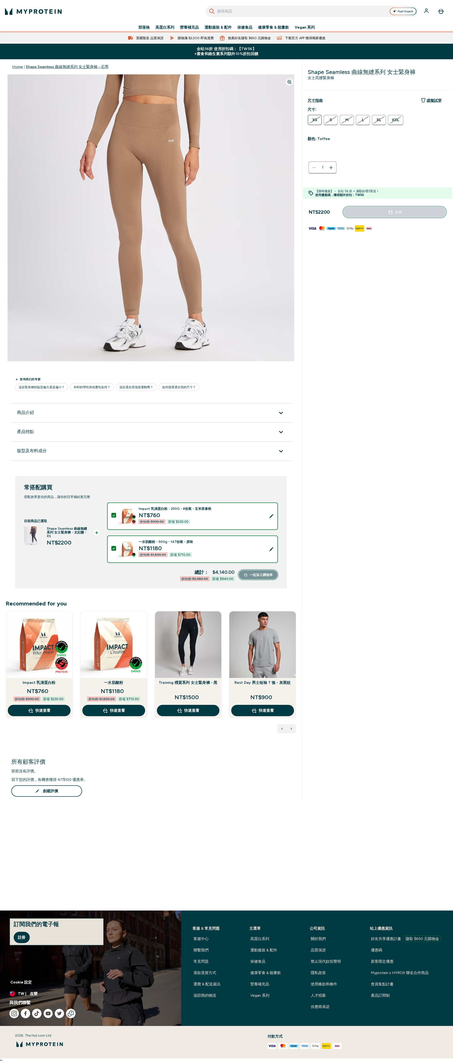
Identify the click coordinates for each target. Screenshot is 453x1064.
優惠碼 (376, 950)
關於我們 (318, 939)
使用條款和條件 (324, 984)
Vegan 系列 (305, 27)
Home (17, 67)
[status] (322, 167)
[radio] (315, 120)
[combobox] (312, 11)
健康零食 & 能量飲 (273, 27)
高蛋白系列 (164, 27)
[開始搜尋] (212, 11)
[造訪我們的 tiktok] (37, 1013)
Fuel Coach (405, 11)
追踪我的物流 (204, 995)
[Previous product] (282, 728)
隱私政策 (318, 973)
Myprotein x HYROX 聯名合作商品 (400, 973)
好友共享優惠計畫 (405, 939)
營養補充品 (189, 27)
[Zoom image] (289, 82)
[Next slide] (295, 675)
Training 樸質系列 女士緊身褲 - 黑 (188, 683)
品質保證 (318, 950)
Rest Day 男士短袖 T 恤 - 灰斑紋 (263, 683)
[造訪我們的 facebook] (25, 1013)
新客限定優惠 (382, 961)
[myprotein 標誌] (33, 11)
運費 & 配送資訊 (206, 984)
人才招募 (318, 995)
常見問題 (201, 961)
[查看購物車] (441, 11)
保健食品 (244, 27)
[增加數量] (331, 167)
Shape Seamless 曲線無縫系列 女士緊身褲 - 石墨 (67, 67)
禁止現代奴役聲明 (326, 961)
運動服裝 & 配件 (218, 27)
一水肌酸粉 (113, 683)
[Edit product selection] (271, 516)
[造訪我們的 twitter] (59, 1013)
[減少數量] (314, 167)
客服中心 (201, 939)
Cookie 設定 (21, 982)
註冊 (21, 937)
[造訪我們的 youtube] (48, 1013)
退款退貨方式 (204, 973)
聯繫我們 (201, 950)
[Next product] (291, 728)
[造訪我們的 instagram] (14, 1013)
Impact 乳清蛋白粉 (39, 683)
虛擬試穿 (434, 100)
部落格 (144, 27)
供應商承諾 (320, 1007)
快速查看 (42, 710)
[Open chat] (71, 1013)
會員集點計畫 (382, 984)
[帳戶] (427, 11)
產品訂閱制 (380, 995)
